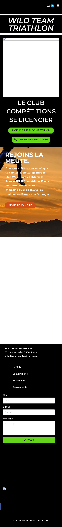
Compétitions (20, 374)
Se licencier (18, 380)
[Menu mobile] (56, 5)
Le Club (16, 367)
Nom (5, 395)
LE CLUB (31, 102)
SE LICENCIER (31, 119)
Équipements (19, 387)
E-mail (6, 406)
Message (8, 418)
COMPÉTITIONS (31, 111)
